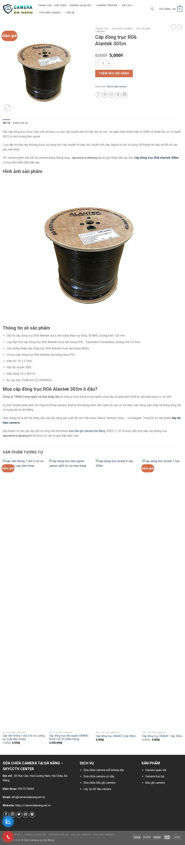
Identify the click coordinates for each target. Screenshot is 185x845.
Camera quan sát (155, 770)
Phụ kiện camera (50, 12)
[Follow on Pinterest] (32, 815)
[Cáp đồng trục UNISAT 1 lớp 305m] (163, 594)
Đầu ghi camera (155, 782)
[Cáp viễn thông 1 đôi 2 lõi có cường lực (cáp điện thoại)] (24, 594)
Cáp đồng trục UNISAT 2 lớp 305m (116, 736)
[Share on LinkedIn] (125, 95)
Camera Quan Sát (35, 834)
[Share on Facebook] (99, 95)
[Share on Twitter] (105, 95)
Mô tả (6, 123)
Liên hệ (70, 12)
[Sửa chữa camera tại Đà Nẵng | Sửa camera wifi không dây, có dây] (18, 9)
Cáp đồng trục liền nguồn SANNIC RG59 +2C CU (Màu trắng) (69, 737)
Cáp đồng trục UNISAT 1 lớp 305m (162, 736)
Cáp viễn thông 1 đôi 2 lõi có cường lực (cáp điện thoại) (23, 737)
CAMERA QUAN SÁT (80, 5)
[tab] (6, 123)
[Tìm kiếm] (152, 9)
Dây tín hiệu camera (117, 86)
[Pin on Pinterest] (118, 95)
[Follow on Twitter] (19, 815)
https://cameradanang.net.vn (33, 805)
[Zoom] (7, 107)
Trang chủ (44, 5)
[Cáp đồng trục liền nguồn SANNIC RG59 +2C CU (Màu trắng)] (70, 594)
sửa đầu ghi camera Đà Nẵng (87, 431)
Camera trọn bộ (106, 5)
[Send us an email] (26, 815)
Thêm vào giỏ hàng (114, 73)
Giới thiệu (60, 5)
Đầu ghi (127, 5)
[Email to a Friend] (112, 95)
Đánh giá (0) (20, 123)
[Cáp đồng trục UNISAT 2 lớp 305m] (117, 594)
